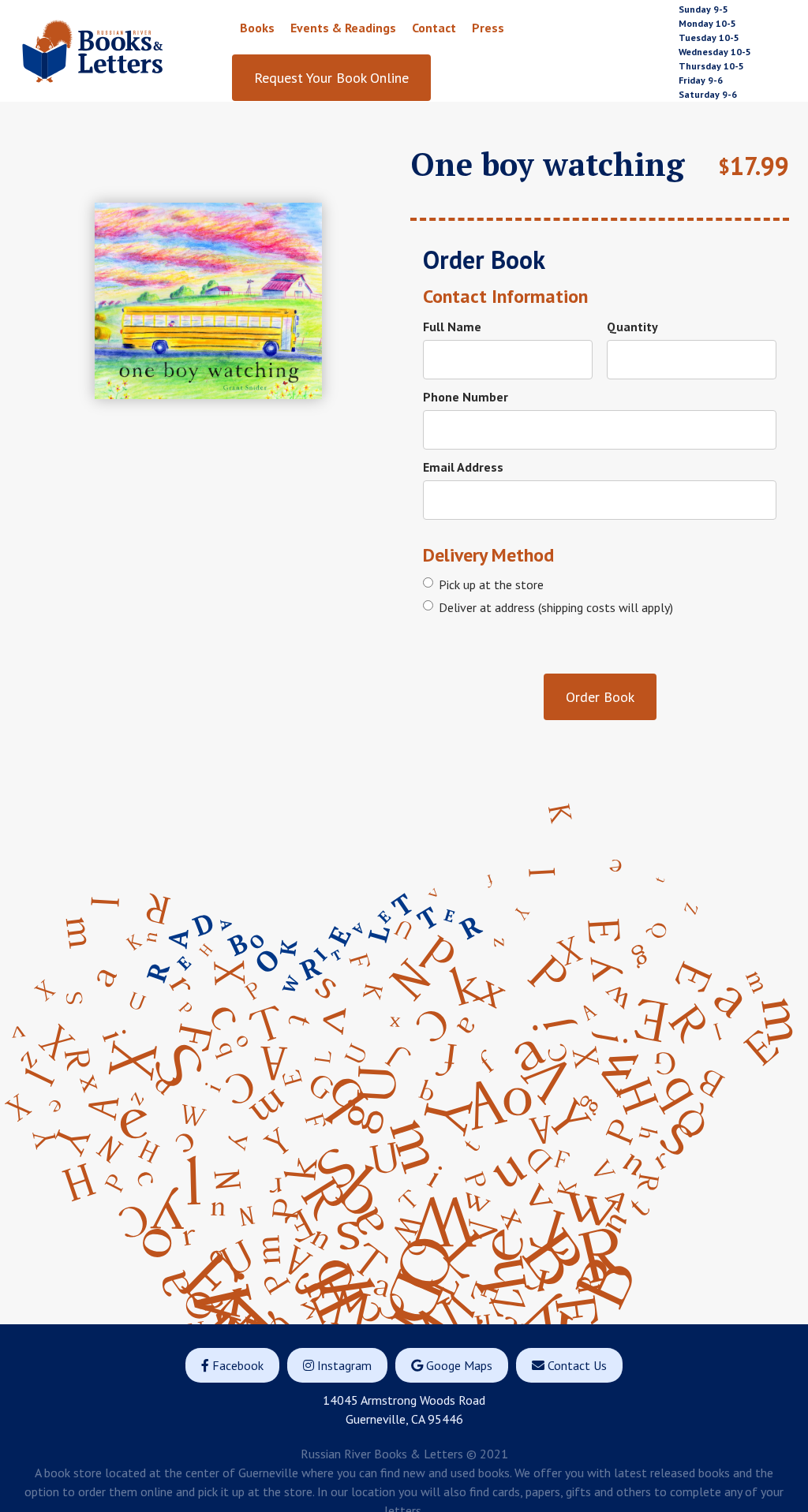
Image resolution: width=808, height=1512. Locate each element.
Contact (434, 27)
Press (488, 27)
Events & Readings (343, 27)
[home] (125, 50)
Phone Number (465, 397)
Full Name (452, 326)
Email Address (463, 467)
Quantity (632, 326)
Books (257, 27)
